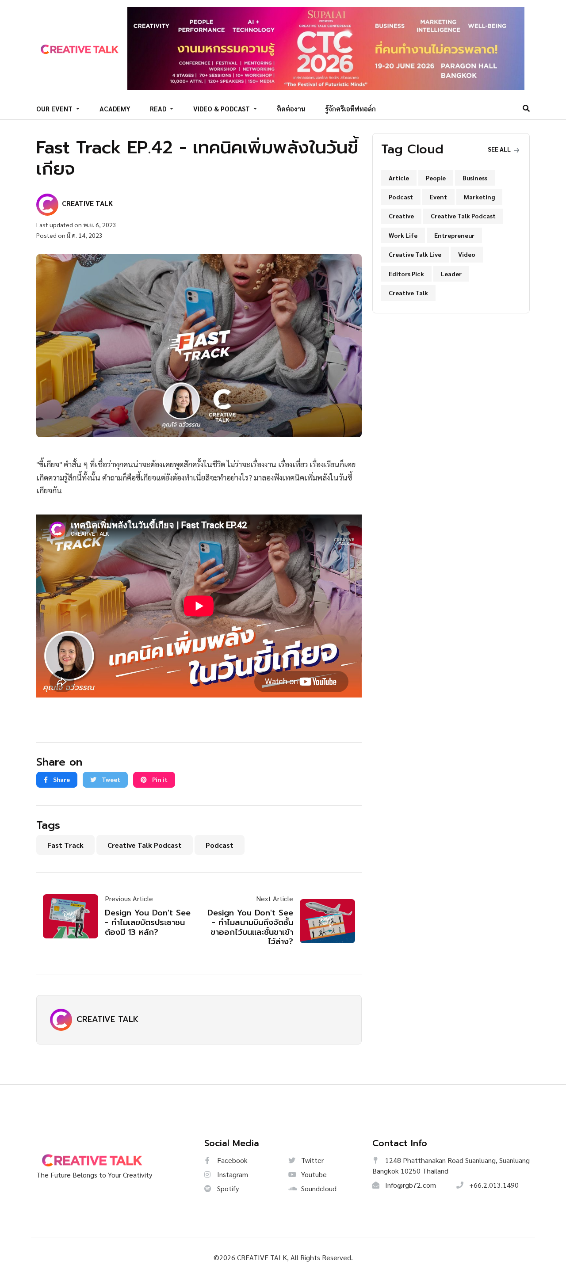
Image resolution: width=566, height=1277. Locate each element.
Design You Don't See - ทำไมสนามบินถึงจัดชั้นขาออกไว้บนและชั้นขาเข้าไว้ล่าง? (250, 927)
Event (438, 197)
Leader (451, 274)
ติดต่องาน (291, 108)
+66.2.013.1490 (493, 1184)
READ (159, 108)
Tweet (110, 779)
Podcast (219, 845)
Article (399, 178)
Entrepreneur (454, 235)
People (436, 178)
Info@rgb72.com (409, 1184)
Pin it (159, 779)
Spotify (227, 1188)
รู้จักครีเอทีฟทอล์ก (350, 108)
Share (61, 779)
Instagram (231, 1174)
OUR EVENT (55, 108)
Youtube (313, 1174)
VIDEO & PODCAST (222, 108)
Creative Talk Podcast (144, 845)
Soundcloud (318, 1188)
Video (466, 254)
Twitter (311, 1160)
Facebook (231, 1160)
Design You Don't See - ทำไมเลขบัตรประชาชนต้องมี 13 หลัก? (148, 922)
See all (500, 149)
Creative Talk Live (415, 254)
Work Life (403, 235)
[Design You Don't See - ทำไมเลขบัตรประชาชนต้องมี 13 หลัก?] (74, 916)
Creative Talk (408, 293)
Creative (401, 216)
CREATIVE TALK (107, 1019)
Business (475, 178)
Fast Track (65, 845)
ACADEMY (114, 108)
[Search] (526, 108)
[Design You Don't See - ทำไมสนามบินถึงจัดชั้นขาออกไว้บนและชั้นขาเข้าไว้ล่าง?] (324, 921)
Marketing (479, 197)
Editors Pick (406, 274)
